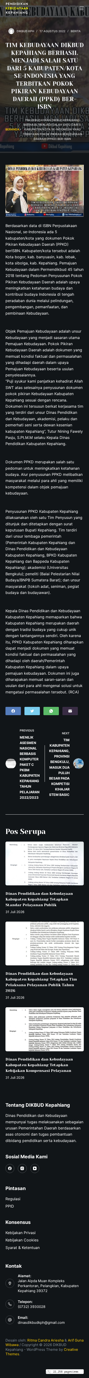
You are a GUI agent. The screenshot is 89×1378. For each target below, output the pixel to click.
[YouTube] (34, 1168)
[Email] (70, 711)
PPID (9, 1206)
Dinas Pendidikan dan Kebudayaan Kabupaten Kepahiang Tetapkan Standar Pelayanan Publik (39, 899)
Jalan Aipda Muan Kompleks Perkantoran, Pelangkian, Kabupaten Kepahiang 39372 (48, 1286)
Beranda (12, 129)
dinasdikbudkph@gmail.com (41, 1322)
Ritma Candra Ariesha (45, 1340)
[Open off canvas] (82, 8)
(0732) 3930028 (31, 1306)
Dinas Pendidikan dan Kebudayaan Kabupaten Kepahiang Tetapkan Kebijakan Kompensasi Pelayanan (39, 1065)
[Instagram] (22, 1168)
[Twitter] (32, 711)
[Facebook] (13, 711)
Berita (76, 31)
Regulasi (12, 1198)
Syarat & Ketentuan (22, 1247)
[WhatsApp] (51, 711)
